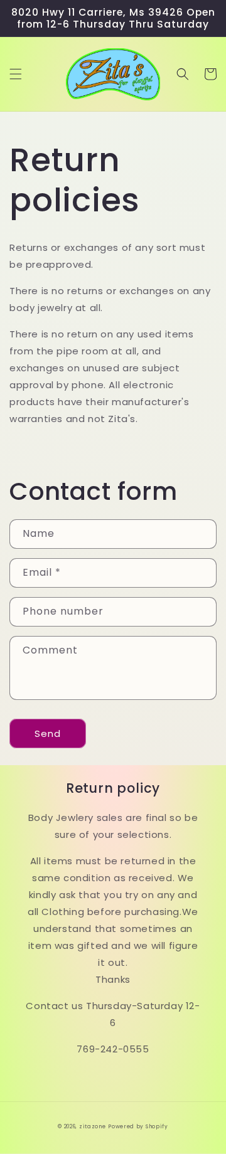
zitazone (92, 1126)
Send (48, 733)
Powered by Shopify (138, 1126)
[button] (16, 74)
